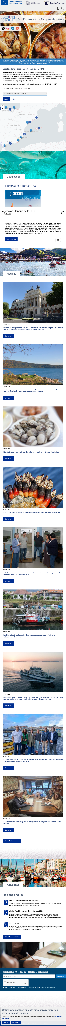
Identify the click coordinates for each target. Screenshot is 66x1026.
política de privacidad (48, 987)
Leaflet (65, 150)
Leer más (8, 336)
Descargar (10, 223)
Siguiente (63, 213)
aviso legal (31, 987)
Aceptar (6, 1022)
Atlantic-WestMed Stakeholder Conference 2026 (26, 911)
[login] (58, 8)
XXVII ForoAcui (14, 923)
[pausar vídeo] (5, 51)
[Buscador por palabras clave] (62, 8)
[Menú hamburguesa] (3, 8)
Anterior (3, 213)
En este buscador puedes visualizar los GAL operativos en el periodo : (30, 84)
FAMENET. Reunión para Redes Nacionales (23, 900)
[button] (36, 117)
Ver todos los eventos (12, 937)
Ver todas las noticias (11, 841)
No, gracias (15, 1022)
